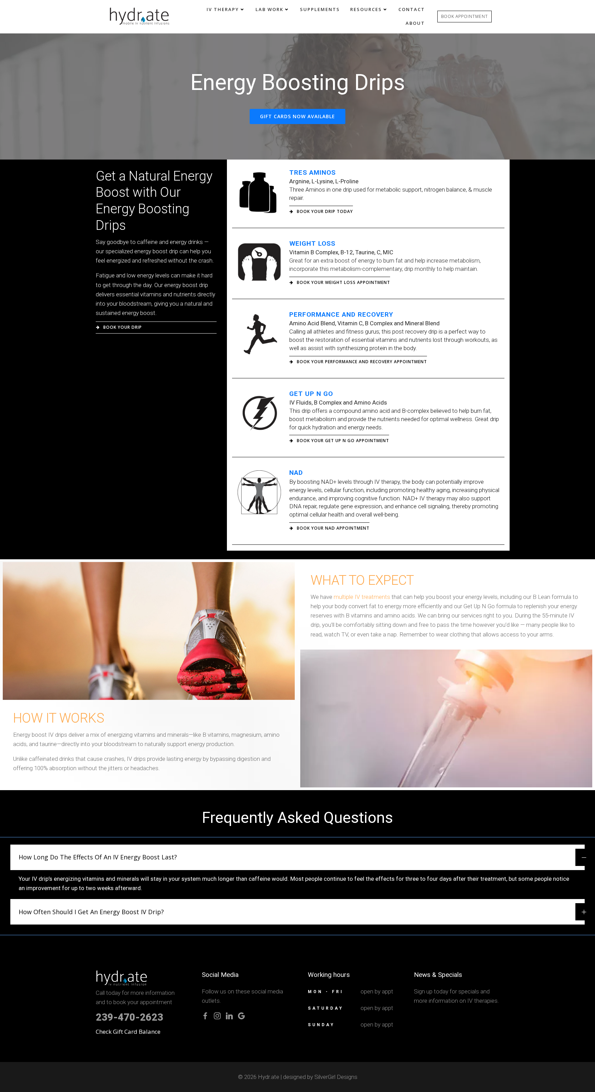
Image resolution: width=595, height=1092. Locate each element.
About (415, 23)
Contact (411, 9)
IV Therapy (223, 9)
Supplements (320, 9)
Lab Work (269, 9)
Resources (366, 9)
